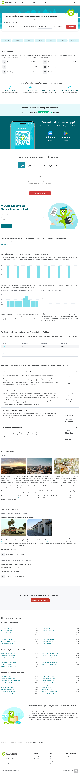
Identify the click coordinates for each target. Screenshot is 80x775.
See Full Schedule (40, 193)
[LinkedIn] (8, 763)
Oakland (3, 541)
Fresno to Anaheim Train (48, 628)
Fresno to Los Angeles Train (8, 641)
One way (8, 22)
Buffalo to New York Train (48, 676)
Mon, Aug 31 (44, 26)
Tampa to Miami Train (47, 689)
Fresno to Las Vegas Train (48, 630)
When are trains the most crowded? (12, 427)
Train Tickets (4, 742)
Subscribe (6, 225)
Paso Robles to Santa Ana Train (8, 664)
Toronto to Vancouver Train (7, 689)
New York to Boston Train (7, 682)
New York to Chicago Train (7, 676)
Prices (28, 40)
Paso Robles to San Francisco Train (50, 660)
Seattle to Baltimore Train (48, 680)
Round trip (16, 22)
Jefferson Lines (59, 541)
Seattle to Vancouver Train (48, 682)
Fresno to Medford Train (7, 626)
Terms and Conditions (67, 770)
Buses (16, 2)
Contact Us (68, 756)
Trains (23, 2)
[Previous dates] (16, 164)
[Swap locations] (20, 26)
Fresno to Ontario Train (6, 630)
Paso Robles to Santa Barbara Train (50, 653)
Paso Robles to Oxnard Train (49, 664)
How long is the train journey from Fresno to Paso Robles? (19, 390)
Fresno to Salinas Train (47, 635)
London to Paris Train (47, 687)
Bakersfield (18, 541)
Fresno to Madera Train (6, 632)
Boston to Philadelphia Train (8, 678)
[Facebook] (5, 763)
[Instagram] (2, 763)
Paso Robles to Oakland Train (8, 655)
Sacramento (10, 541)
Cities (62, 40)
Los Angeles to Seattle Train (8, 693)
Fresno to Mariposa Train (7, 643)
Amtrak (4, 346)
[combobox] (11, 26)
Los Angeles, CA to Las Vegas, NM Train (11, 680)
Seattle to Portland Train (7, 687)
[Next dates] (63, 164)
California (20, 742)
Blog (53, 2)
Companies (68, 758)
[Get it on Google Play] (66, 133)
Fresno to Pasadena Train (48, 639)
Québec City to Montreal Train (49, 685)
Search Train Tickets (40, 600)
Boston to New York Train (48, 693)
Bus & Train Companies (35, 2)
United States (12, 742)
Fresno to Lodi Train (47, 626)
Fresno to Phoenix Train (7, 639)
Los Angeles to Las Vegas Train (49, 691)
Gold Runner (25, 497)
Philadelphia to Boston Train (8, 691)
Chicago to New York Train (48, 678)
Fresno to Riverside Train (48, 632)
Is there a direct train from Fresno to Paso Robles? (17, 371)
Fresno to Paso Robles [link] (38, 742)
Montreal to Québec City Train (8, 685)
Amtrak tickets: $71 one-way (10, 242)
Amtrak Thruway (47, 541)
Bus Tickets (37, 756)
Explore (47, 2)
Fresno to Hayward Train (48, 641)
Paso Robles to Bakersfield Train (9, 660)
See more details (5, 244)
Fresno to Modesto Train (7, 628)
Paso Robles (28, 742)
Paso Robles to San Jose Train (8, 666)
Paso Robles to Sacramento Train (50, 662)
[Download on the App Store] (50, 133)
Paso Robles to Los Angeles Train (50, 655)
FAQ (51, 40)
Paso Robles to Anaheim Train (49, 657)
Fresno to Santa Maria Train (7, 635)
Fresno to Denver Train (47, 637)
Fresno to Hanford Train (47, 643)
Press (51, 761)
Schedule (6, 40)
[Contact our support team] (76, 771)
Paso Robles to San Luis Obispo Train (10, 657)
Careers (52, 763)
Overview (17, 40)
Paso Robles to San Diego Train (8, 662)
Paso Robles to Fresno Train (8, 653)
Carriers (40, 40)
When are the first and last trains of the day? (15, 410)
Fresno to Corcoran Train (7, 637)
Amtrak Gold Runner (65, 540)
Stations (73, 40)
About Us (52, 756)
